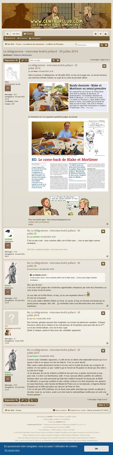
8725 (15, 252)
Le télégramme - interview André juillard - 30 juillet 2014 (40, 51)
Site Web (16, 34)
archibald (8, 239)
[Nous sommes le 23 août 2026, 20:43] (76, 44)
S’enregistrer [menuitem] (106, 34)
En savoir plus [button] (12, 450)
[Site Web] (56, 15)
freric (7, 82)
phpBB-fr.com (60, 422)
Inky (6, 326)
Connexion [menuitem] (101, 34)
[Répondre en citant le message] (104, 66)
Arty (51, 419)
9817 (15, 94)
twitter (30, 225)
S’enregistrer (36, 38)
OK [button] (96, 448)
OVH (68, 427)
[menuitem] (95, 34)
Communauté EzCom (34, 424)
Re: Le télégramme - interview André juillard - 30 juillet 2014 (53, 314)
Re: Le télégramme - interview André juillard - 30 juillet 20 (53, 232)
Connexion (23, 38)
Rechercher (11, 38)
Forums (30, 34)
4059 (15, 298)
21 (14, 339)
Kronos (8, 285)
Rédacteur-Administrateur (23, 55)
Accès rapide (8, 34)
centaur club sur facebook (38, 222)
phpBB (49, 416)
